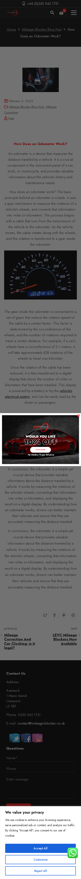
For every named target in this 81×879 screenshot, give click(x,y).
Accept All (41, 848)
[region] (40, 842)
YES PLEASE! (40, 449)
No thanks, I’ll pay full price (40, 454)
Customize (41, 859)
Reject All (40, 871)
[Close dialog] (78, 415)
